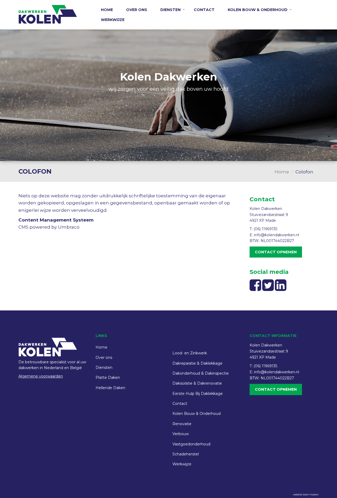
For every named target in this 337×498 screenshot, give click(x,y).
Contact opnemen (276, 252)
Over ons (136, 9)
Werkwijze (113, 19)
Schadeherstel (185, 454)
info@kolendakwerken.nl (276, 235)
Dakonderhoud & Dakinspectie (200, 373)
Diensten (170, 9)
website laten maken (306, 494)
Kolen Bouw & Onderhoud (258, 9)
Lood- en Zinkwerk (189, 353)
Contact (204, 9)
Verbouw (180, 433)
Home (107, 9)
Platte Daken (108, 377)
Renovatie (181, 423)
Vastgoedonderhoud (191, 444)
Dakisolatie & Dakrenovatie (197, 383)
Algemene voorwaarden (40, 376)
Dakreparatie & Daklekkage (197, 363)
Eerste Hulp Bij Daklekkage (197, 393)
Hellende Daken (110, 387)
